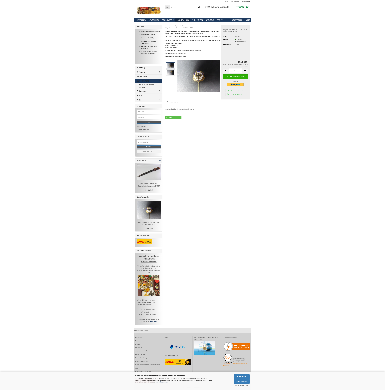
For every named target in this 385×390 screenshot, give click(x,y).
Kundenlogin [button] (235, 1)
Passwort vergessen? (143, 129)
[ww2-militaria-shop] (148, 10)
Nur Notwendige (242, 381)
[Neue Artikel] (160, 161)
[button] (226, 1)
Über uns (137, 341)
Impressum (138, 347)
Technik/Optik (168, 20)
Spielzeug (210, 20)
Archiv (219, 20)
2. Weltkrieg (154, 20)
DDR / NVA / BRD (183, 20)
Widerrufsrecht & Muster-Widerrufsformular (147, 364)
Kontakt (137, 344)
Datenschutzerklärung (162, 382)
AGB (136, 368)
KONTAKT (153, 321)
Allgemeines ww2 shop (141, 351)
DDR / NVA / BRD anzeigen (146, 84)
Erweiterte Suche (148, 151)
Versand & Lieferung (141, 358)
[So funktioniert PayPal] (177, 347)
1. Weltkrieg (141, 20)
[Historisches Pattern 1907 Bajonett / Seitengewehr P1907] (149, 172)
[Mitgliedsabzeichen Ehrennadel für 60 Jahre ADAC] (198, 76)
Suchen (149, 147)
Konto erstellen (141, 126)
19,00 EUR (149, 229)
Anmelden (148, 122)
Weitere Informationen (242, 386)
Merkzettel (247, 1)
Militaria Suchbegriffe (141, 361)
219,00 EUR (149, 190)
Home (247, 20)
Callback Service (140, 354)
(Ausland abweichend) (240, 41)
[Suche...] (199, 7)
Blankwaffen (142, 87)
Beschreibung (172, 102)
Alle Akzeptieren (241, 376)
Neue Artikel (237, 20)
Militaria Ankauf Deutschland (143, 371)
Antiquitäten (197, 20)
